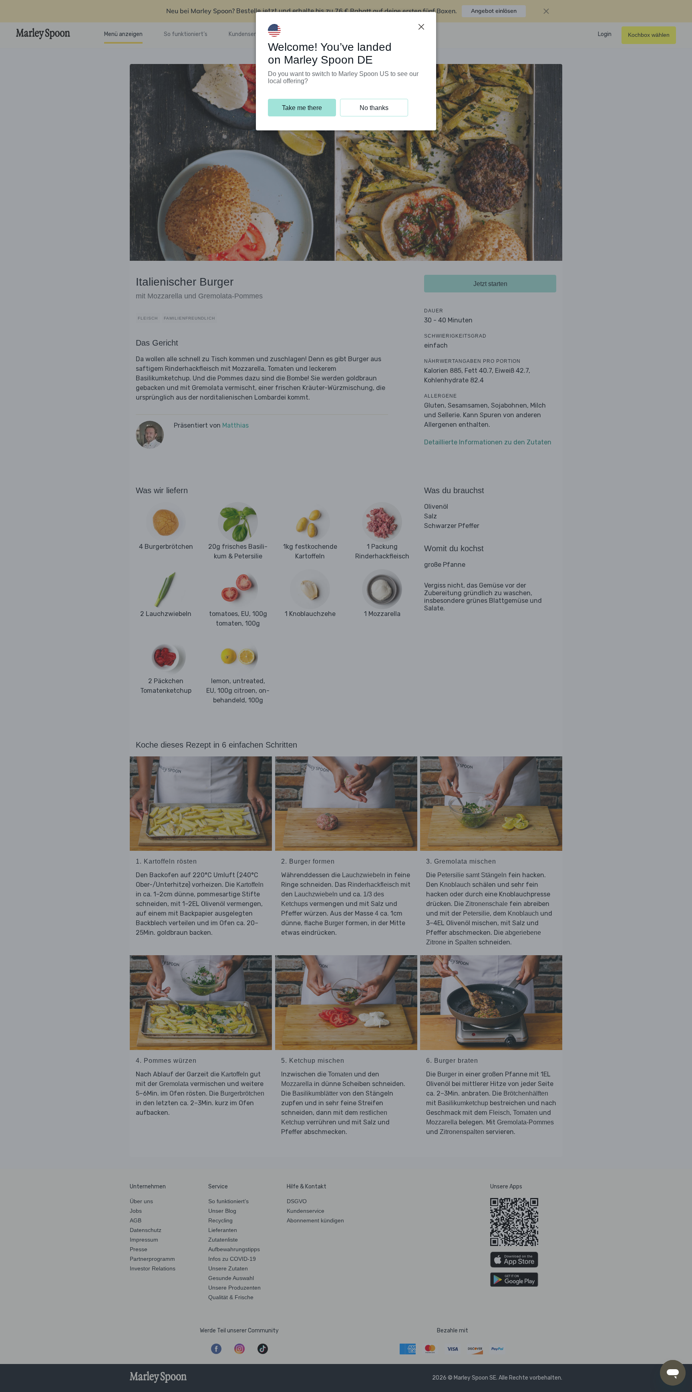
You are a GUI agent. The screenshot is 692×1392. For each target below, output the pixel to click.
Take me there (302, 107)
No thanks (374, 107)
